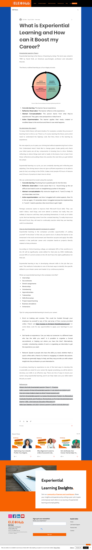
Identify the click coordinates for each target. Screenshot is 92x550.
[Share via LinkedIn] (27, 421)
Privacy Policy (57, 547)
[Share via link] (30, 421)
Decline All (78, 547)
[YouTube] (22, 516)
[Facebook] (14, 516)
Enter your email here (39, 520)
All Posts (15, 10)
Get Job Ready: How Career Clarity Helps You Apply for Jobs (69, 452)
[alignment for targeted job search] (46, 442)
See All (78, 433)
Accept (85, 547)
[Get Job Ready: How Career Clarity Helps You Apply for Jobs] (69, 442)
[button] (78, 9)
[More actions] (72, 19)
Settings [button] (72, 547)
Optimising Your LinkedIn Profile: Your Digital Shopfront (22, 452)
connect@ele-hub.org (15, 530)
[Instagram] (10, 516)
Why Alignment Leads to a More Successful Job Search (45, 452)
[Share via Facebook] (20, 421)
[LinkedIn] (18, 516)
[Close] (90, 548)
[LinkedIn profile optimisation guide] (22, 442)
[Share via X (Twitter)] (23, 421)
